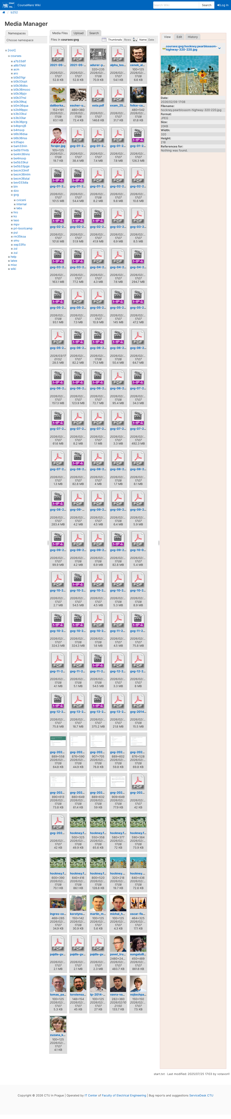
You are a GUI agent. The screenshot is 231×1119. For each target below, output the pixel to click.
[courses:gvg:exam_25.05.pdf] (118, 95)
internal (21, 204)
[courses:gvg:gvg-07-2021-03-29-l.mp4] (138, 418)
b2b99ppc (21, 110)
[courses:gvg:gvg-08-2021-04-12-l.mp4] (58, 499)
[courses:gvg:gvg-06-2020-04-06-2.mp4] (98, 337)
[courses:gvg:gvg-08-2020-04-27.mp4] (78, 458)
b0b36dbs (21, 85)
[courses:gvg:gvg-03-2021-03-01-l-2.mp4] (78, 256)
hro (16, 212)
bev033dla (21, 182)
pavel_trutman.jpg (123, 954)
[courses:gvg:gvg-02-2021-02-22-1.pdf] (138, 175)
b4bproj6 (20, 126)
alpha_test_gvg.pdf (123, 65)
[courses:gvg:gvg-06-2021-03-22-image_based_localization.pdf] (138, 337)
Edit (179, 37)
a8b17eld (20, 65)
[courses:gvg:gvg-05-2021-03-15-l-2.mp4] (138, 297)
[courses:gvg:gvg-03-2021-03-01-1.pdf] (138, 216)
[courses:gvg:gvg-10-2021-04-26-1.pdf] (138, 580)
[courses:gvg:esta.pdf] (98, 95)
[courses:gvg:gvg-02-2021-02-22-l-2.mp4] (78, 216)
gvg (16, 194)
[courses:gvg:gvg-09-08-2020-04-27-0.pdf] (78, 499)
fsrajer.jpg (58, 146)
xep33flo (20, 244)
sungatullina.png (142, 954)
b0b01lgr (20, 77)
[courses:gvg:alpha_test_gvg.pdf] (118, 54)
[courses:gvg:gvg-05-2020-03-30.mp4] (58, 297)
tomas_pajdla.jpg (62, 994)
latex (14, 260)
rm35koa (20, 236)
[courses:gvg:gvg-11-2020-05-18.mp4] (138, 620)
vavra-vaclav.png (122, 994)
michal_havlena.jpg (123, 914)
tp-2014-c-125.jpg (103, 994)
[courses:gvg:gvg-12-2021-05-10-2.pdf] (138, 660)
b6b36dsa (20, 134)
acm (16, 69)
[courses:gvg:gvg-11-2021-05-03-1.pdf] (78, 660)
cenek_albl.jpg (140, 65)
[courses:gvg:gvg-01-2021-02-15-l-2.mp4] (78, 175)
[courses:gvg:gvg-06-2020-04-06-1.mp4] (78, 337)
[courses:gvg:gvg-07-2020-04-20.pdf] (78, 418)
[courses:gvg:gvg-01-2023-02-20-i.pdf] (98, 175)
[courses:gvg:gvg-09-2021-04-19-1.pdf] (98, 539)
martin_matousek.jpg (105, 914)
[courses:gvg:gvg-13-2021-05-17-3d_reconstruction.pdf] (78, 701)
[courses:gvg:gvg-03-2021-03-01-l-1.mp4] (58, 256)
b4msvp (19, 130)
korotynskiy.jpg (81, 914)
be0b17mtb (21, 150)
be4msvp (20, 158)
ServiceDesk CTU (201, 1095)
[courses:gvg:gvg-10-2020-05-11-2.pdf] (58, 580)
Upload (79, 33)
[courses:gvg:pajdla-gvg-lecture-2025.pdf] (78, 943)
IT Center (91, 1095)
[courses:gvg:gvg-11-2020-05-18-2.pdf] (118, 620)
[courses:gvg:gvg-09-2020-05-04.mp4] (58, 539)
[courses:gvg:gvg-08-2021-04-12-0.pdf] (118, 458)
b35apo (19, 142)
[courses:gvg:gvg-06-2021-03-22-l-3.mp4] (98, 377)
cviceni (21, 200)
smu (16, 240)
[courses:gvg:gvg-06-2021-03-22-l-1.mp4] (58, 377)
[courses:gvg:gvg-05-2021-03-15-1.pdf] (98, 297)
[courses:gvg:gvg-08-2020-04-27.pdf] (98, 458)
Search (206, 5)
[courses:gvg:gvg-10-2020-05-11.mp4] (78, 580)
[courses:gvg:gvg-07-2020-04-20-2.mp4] (58, 418)
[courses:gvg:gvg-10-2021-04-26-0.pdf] (118, 580)
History (193, 37)
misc (14, 265)
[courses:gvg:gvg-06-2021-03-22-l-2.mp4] (78, 377)
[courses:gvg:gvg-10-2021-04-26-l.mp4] (58, 620)
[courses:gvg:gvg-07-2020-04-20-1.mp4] (138, 377)
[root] (12, 50)
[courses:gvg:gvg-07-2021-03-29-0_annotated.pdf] (118, 418)
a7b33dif (20, 61)
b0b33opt (20, 81)
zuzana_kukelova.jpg (64, 1035)
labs (19, 208)
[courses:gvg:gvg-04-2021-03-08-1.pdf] (118, 256)
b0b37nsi (20, 97)
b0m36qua (21, 105)
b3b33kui (20, 114)
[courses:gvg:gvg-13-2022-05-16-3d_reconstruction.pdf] (118, 701)
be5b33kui (21, 162)
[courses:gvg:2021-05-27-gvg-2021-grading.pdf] (58, 54)
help (13, 256)
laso (16, 220)
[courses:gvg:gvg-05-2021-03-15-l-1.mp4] (118, 297)
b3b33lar (20, 118)
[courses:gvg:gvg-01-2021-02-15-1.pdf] (118, 135)
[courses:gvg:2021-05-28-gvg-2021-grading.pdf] (78, 54)
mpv (16, 224)
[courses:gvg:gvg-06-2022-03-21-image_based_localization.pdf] (118, 377)
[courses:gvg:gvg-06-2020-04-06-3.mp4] (118, 337)
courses (16, 56)
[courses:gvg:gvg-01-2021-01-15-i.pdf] (78, 135)
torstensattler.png (83, 994)
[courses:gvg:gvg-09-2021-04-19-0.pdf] (78, 539)
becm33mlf (21, 170)
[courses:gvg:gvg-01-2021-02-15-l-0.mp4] (138, 135)
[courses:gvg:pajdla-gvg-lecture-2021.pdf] (58, 943)
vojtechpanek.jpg (142, 994)
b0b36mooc (22, 89)
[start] (5, 12)
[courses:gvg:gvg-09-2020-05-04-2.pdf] (138, 499)
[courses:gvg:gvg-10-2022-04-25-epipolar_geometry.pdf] (98, 620)
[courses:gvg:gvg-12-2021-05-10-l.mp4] (58, 701)
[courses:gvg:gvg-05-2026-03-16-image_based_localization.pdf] (58, 337)
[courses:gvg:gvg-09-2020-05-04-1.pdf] (98, 499)
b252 (14, 12)
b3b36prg (20, 122)
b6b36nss (20, 138)
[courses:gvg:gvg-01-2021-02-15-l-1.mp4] (58, 175)
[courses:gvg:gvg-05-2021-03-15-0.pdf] (78, 297)
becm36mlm (22, 174)
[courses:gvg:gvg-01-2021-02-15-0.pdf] (98, 135)
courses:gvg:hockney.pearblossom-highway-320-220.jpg (191, 48)
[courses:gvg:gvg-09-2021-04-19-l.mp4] (118, 539)
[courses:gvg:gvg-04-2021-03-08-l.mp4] (138, 256)
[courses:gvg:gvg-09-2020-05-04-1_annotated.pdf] (118, 499)
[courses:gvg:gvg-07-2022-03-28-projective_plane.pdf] (58, 458)
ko (15, 216)
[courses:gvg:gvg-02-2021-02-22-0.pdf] (118, 175)
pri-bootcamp (23, 228)
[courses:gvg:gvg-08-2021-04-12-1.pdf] (138, 458)
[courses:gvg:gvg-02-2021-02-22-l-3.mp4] (98, 216)
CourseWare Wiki (29, 5)
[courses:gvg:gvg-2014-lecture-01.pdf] (138, 701)
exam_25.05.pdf (121, 105)
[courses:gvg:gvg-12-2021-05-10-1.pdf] (118, 660)
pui (16, 232)
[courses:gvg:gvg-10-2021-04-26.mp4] (78, 620)
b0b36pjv (20, 93)
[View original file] (193, 75)
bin (16, 186)
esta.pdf (98, 105)
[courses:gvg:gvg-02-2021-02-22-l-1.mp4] (58, 216)
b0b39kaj (20, 101)
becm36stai (22, 178)
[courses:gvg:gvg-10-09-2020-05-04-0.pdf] (138, 539)
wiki (13, 269)
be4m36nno (22, 154)
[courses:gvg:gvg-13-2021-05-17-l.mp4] (98, 701)
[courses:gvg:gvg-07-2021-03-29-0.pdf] (98, 418)
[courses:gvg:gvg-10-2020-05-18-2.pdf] (98, 580)
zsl (15, 248)
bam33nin (20, 146)
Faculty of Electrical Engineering (124, 1095)
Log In (224, 5)
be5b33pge (21, 166)
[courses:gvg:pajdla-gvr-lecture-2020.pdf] (98, 943)
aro (16, 73)
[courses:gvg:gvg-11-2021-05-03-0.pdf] (58, 660)
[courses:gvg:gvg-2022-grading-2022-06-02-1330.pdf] (58, 822)
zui (16, 252)
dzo (16, 190)
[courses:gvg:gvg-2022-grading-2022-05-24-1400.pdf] (138, 782)
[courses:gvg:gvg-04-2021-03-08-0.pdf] (98, 256)
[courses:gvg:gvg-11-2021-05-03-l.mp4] (98, 660)
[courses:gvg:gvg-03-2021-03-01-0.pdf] (118, 216)
